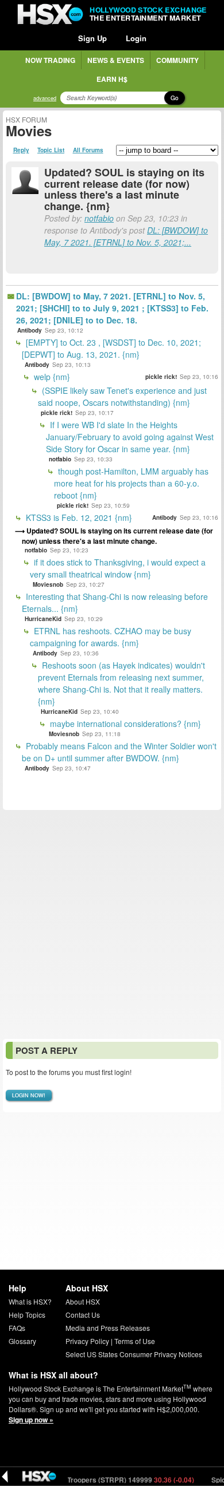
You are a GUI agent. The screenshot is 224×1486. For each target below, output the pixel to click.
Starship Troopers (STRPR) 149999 (108, 1480)
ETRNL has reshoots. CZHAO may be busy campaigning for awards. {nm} (110, 637)
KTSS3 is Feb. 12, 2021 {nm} (78, 517)
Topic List (50, 150)
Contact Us (82, 1314)
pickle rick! (161, 377)
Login (136, 38)
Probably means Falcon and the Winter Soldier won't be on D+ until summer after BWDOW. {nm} (119, 752)
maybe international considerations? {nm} (124, 723)
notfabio (99, 218)
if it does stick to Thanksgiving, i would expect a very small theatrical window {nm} (118, 568)
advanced (44, 98)
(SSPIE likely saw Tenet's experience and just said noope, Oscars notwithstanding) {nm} (122, 396)
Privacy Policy (87, 1341)
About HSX (82, 1301)
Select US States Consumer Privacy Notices (133, 1354)
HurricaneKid (43, 619)
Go (175, 98)
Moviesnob (48, 584)
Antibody (29, 330)
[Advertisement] (112, 924)
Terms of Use (134, 1341)
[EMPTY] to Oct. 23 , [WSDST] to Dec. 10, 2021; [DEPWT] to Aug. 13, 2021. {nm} (111, 348)
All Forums (88, 150)
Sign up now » (31, 1419)
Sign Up (92, 38)
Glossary (22, 1341)
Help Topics (27, 1314)
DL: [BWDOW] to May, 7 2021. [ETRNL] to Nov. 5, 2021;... (126, 236)
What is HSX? (30, 1301)
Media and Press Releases (107, 1328)
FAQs (17, 1328)
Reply (21, 150)
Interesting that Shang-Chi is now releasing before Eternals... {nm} (115, 602)
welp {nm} (51, 376)
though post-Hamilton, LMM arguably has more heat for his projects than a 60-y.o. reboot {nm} (131, 483)
